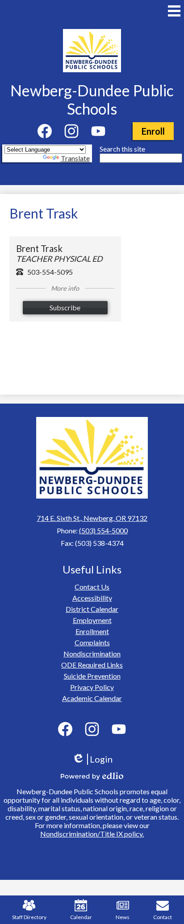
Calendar (81, 917)
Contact (162, 917)
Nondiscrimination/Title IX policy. (92, 833)
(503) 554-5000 (103, 530)
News (123, 917)
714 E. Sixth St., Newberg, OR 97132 (92, 518)
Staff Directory (29, 917)
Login (95, 759)
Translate (75, 158)
